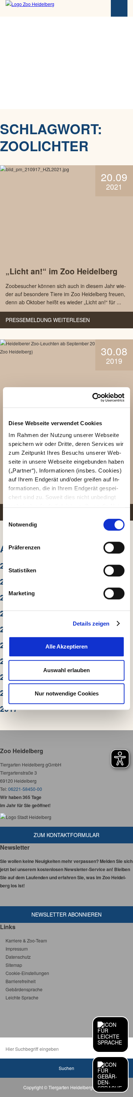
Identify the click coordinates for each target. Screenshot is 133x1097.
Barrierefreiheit (20, 981)
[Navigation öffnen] (119, 8)
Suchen (66, 1068)
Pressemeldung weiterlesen (48, 320)
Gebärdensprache (24, 989)
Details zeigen (91, 623)
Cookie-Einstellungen (27, 973)
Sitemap (14, 965)
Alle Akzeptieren (66, 646)
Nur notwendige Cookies (67, 693)
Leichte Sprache (22, 997)
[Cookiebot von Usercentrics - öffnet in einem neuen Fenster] (94, 397)
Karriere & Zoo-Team (26, 940)
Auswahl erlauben (66, 670)
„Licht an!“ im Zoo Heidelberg (61, 271)
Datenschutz (18, 957)
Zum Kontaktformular (66, 835)
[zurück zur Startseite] (46, 8)
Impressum (17, 948)
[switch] (114, 547)
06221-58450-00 (25, 789)
